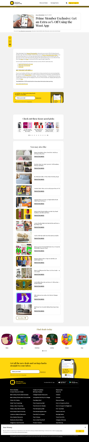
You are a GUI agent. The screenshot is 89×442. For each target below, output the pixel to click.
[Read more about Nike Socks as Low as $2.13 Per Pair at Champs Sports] (24, 298)
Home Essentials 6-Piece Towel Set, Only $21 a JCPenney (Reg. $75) (46, 153)
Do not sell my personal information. (19, 432)
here (22, 59)
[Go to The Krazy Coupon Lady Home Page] (16, 3)
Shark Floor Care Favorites (24, 65)
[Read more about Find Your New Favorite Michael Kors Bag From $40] (24, 309)
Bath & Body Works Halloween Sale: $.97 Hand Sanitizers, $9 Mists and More (46, 212)
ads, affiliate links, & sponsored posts (25, 31)
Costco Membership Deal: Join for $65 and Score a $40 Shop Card (46, 223)
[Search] (66, 3)
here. (22, 79)
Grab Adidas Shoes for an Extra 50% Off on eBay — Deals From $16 (47, 282)
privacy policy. (59, 430)
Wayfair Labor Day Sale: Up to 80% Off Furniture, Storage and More (46, 164)
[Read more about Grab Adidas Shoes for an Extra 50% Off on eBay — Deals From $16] (24, 285)
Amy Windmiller (40, 15)
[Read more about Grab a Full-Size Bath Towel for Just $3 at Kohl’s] (24, 237)
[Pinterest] (10, 44)
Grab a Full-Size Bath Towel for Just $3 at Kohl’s (46, 235)
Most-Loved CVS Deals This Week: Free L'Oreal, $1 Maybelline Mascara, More (47, 247)
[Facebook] (10, 41)
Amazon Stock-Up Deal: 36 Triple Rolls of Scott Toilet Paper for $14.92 (46, 200)
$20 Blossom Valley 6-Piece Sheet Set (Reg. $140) (46, 176)
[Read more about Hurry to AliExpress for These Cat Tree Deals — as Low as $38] (24, 273)
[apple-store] (62, 382)
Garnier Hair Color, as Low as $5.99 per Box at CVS (47, 188)
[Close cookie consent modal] (85, 427)
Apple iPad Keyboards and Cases (25, 64)
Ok (80, 431)
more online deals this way (22, 83)
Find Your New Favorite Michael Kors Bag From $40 (46, 307)
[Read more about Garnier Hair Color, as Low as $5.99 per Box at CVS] (24, 190)
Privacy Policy (29, 101)
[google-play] (73, 382)
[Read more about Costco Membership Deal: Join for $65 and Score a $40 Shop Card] (24, 226)
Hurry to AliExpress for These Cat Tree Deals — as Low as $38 (47, 271)
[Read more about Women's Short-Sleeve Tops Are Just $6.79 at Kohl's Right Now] (24, 261)
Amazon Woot (28, 74)
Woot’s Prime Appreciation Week (49, 54)
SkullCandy (20, 67)
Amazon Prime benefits (32, 53)
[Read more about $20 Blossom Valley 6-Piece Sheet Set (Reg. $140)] (24, 178)
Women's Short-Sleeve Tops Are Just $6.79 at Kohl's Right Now (45, 259)
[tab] (42, 350)
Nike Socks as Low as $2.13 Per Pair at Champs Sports (46, 295)
